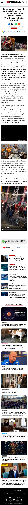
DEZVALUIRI (3, 5)
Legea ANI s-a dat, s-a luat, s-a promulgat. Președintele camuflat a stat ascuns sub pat (13, 436)
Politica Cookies (17, 490)
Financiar (23, 5)
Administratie (6, 389)
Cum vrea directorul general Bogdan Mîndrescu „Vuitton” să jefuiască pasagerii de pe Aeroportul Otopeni (17, 258)
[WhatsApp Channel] (21, 500)
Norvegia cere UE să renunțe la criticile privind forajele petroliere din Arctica (18, 287)
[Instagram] (10, 500)
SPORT (4, 366)
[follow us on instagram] (13, 248)
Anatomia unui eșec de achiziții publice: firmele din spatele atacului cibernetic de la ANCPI (17, 268)
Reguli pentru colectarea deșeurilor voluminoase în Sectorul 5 (12, 391)
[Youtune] (18, 500)
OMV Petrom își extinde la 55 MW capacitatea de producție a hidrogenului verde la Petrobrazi (18, 278)
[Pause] (2, 139)
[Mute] (4, 139)
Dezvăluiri (14, 28)
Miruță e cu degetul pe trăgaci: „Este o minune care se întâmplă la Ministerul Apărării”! (13, 459)
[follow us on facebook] (21, 248)
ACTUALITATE (11, 5)
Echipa (18, 497)
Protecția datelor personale (10, 493)
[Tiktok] (14, 500)
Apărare (4, 455)
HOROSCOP (5, 322)
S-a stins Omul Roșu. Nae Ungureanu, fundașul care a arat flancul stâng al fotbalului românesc (13, 370)
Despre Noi (22, 493)
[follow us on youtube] (6, 248)
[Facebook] (7, 500)
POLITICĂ (17, 5)
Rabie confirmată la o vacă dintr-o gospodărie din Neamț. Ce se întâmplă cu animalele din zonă (13, 347)
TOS (8, 490)
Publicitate (10, 497)
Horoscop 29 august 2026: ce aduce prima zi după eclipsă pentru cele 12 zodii (14, 325)
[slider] (7, 139)
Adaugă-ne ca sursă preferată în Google (15, 31)
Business (4, 410)
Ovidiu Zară (20, 27)
